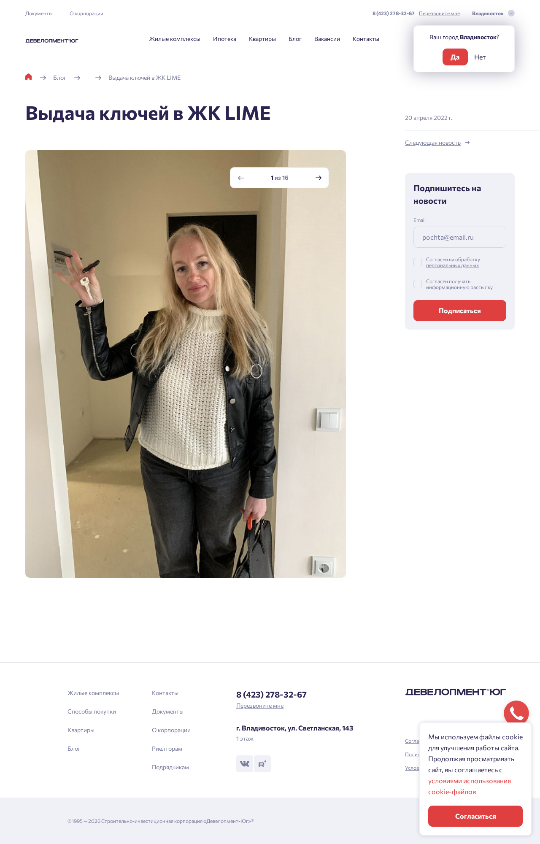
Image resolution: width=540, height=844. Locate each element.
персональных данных (452, 265)
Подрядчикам (170, 767)
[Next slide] (318, 178)
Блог (295, 38)
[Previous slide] (241, 178)
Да (455, 57)
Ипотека (224, 38)
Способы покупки (92, 711)
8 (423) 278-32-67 (394, 13)
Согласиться (475, 816)
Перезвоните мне (439, 13)
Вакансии (327, 38)
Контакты (366, 38)
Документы (39, 13)
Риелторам (167, 748)
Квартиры (262, 38)
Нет (480, 57)
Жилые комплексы (174, 38)
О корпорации (86, 13)
